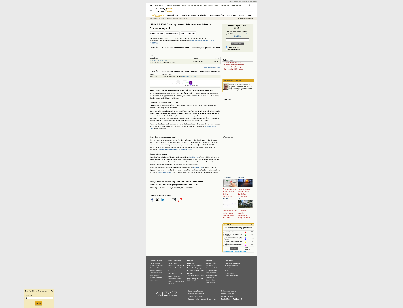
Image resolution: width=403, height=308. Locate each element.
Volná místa (176, 271)
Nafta (201, 278)
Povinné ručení (154, 280)
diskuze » (237, 251)
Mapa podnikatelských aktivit (233, 69)
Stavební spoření (179, 265)
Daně (207, 282)
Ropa (188, 278)
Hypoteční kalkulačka (156, 277)
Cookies (200, 291)
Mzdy (176, 273)
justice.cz (208, 126)
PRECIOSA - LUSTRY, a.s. (190, 76)
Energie (210, 5)
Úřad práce (171, 273)
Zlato (188, 5)
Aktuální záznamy (156, 33)
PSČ (216, 265)
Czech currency (229, 273)
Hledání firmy (173, 15)
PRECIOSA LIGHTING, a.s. (158, 60)
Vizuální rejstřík (158, 15)
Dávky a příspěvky (174, 276)
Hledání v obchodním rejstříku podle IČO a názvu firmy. (237, 34)
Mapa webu (232, 268)
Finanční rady (227, 177)
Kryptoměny (190, 270)
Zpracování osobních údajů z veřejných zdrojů (175, 149)
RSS (228, 299)
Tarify (205, 5)
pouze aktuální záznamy (212, 67)
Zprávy (156, 5)
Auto (226, 263)
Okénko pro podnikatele (232, 80)
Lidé (239, 198)
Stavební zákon (210, 280)
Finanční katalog (211, 273)
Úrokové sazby (172, 263)
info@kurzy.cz (194, 157)
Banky (170, 260)
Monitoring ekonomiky (231, 265)
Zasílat (38, 303)
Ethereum (202, 270)
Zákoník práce (210, 277)
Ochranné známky (217, 15)
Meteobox (244, 1)
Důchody (171, 283)
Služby (242, 15)
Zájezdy (236, 1)
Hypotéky (199, 5)
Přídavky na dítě (154, 268)
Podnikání (209, 260)
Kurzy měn (176, 5)
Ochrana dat (192, 291)
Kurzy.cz (152, 18)
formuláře (212, 282)
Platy (180, 273)
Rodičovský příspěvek (156, 273)
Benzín (197, 278)
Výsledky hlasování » (228, 251)
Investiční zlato (195, 275)
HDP (196, 268)
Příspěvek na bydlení (156, 270)
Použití (223, 299)
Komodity (183, 5)
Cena (230, 263)
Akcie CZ (162, 5)
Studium (255, 1)
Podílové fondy (198, 265)
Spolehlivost (236, 263)
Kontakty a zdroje (164, 172)
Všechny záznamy (172, 33)
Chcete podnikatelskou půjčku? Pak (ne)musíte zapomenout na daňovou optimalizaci (241, 88)
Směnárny (171, 268)
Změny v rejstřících (188, 33)
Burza (189, 263)
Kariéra (231, 1)
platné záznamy (233, 47)
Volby (226, 268)
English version (229, 271)
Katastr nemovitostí (211, 268)
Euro (176, 268)
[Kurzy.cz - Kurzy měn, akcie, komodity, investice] (163, 12)
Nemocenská (172, 278)
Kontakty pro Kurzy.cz (228, 296)
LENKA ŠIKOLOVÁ (170, 18)
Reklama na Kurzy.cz (228, 291)
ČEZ (193, 263)
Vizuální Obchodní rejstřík (232, 62)
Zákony (223, 5)
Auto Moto (241, 177)
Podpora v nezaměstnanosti (176, 281)
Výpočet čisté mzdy (155, 263)
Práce (228, 5)
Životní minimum (154, 275)
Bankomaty (177, 260)
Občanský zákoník (211, 275)
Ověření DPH (203, 15)
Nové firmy (232, 15)
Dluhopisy (190, 265)
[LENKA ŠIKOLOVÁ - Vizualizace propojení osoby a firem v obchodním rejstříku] (185, 85)
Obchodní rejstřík (159, 18)
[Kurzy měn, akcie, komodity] (167, 294)
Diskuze (238, 5)
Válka (233, 5)
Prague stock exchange (232, 275)
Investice (225, 198)
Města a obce (210, 265)
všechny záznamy (233, 49)
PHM (193, 278)
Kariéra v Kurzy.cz (227, 294)
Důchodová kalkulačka (156, 265)
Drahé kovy (190, 273)
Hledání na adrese (188, 15)
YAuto (240, 1)
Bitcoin (193, 5)
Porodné (179, 278)
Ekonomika (190, 268)
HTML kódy (236, 299)
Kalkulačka (217, 5)
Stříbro (202, 275)
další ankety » (243, 251)
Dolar (180, 268)
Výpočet (159, 260)
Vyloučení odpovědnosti (196, 294)
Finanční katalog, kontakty (232, 67)
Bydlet (250, 1)
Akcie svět (169, 5)
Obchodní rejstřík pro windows (234, 64)
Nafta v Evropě (191, 280)
